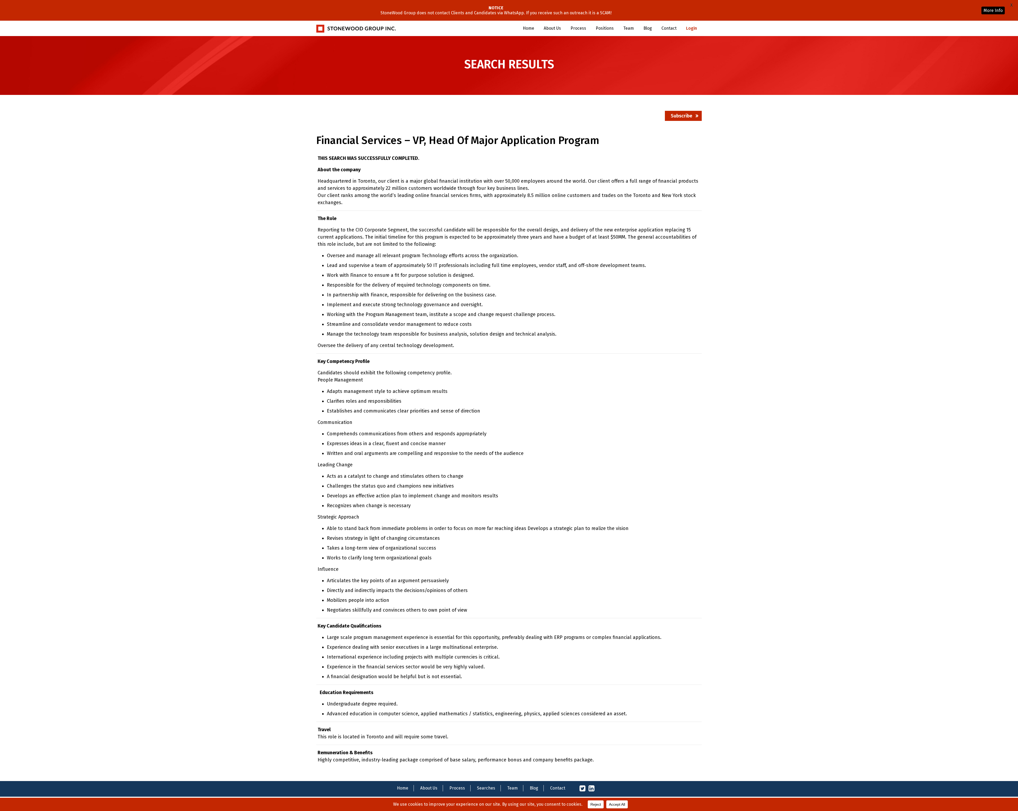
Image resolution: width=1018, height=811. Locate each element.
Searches (486, 788)
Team (628, 28)
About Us (552, 28)
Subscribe (681, 116)
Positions (605, 28)
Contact (669, 28)
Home (528, 28)
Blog (647, 28)
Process (578, 28)
